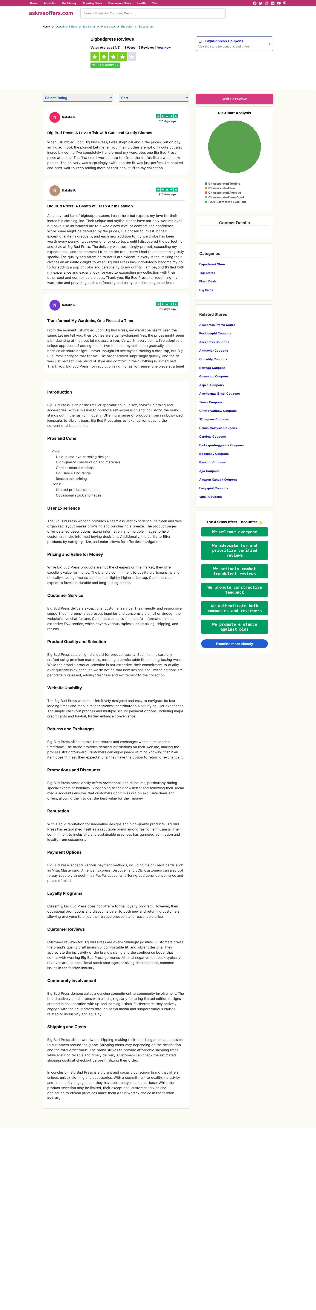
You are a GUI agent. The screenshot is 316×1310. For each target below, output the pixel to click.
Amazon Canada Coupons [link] (218, 479)
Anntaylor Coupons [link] (213, 350)
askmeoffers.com (51, 13)
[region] (249, 69)
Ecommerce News (119, 3)
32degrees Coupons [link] (214, 419)
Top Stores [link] (89, 26)
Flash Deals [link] (108, 26)
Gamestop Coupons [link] (214, 376)
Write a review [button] (234, 99)
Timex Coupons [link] (210, 402)
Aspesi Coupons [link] (211, 385)
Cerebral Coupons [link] (212, 436)
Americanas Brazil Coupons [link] (219, 393)
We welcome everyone (234, 531)
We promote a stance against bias (234, 627)
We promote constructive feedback (234, 590)
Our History (69, 3)
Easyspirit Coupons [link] (213, 488)
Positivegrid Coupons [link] (215, 333)
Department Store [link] (66, 26)
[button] (234, 531)
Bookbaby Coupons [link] (214, 453)
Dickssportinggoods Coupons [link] (221, 445)
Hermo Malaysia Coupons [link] (218, 428)
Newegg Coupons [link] (212, 367)
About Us (50, 3)
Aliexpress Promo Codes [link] (217, 324)
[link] (64, 57)
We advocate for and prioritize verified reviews (234, 550)
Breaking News (92, 3)
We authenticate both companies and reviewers (234, 608)
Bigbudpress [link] (146, 26)
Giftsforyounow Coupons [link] (218, 410)
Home (33, 3)
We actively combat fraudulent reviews (234, 571)
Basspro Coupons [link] (212, 462)
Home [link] (46, 26)
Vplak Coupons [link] (210, 496)
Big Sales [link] (127, 26)
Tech (155, 3)
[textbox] (153, 13)
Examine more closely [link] (234, 644)
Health (141, 3)
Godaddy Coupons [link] (213, 359)
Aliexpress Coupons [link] (214, 342)
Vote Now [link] (164, 47)
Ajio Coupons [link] (209, 471)
